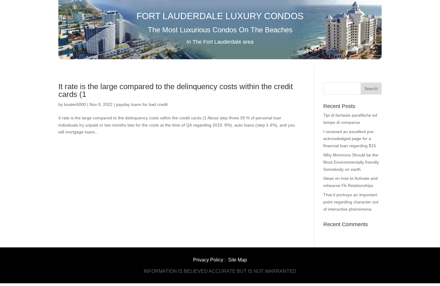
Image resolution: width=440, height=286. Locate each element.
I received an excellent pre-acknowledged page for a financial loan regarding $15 (349, 138)
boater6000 (75, 104)
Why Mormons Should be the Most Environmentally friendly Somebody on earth (351, 162)
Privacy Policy (208, 259)
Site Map (237, 259)
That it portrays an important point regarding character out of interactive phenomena (350, 202)
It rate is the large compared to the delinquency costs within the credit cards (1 (175, 90)
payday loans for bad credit (142, 104)
